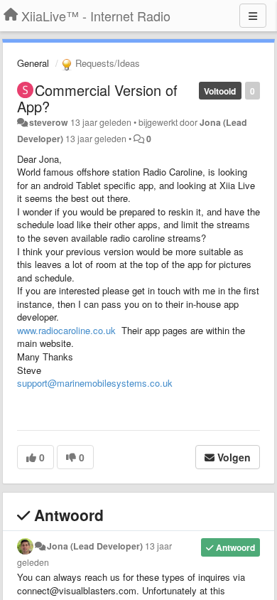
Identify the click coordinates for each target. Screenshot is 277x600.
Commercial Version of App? (97, 98)
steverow (48, 122)
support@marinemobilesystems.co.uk (95, 383)
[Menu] (252, 16)
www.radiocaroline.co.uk (66, 330)
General (33, 63)
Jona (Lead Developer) (95, 546)
